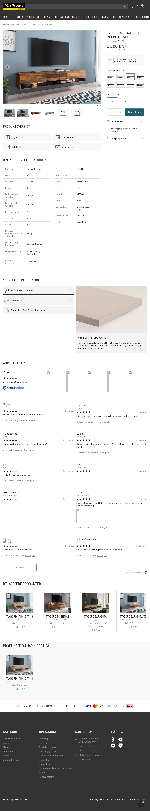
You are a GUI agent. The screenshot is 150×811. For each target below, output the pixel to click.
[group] (57, 381)
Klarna (42, 772)
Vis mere (20, 567)
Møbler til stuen (28, 24)
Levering (43, 738)
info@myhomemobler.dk (91, 755)
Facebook (114, 739)
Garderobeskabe (11, 759)
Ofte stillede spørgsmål (51, 755)
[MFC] (82, 194)
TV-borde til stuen (45, 24)
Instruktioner (83, 222)
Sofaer (6, 743)
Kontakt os (44, 759)
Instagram (114, 745)
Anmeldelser (45, 764)
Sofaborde (8, 751)
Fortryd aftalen (46, 776)
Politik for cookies (138, 799)
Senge (6, 755)
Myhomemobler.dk (11, 24)
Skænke (7, 747)
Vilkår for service (119, 799)
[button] (131, 6)
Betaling (43, 743)
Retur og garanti (47, 751)
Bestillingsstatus (47, 747)
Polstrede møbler (12, 738)
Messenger (84, 759)
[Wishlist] (137, 6)
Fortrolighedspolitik (99, 799)
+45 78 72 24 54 (87, 746)
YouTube (122, 739)
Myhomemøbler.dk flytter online (55, 768)
